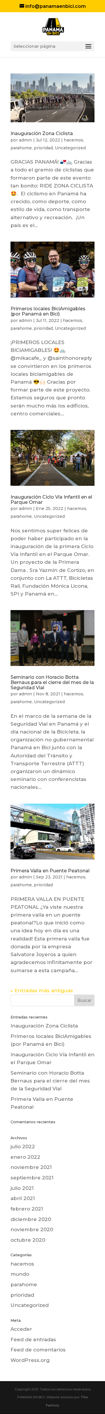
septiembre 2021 (31, 1178)
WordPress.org (30, 1360)
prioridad (43, 147)
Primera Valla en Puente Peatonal (50, 870)
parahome (21, 147)
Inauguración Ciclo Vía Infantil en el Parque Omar (51, 499)
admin (25, 140)
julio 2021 (22, 1188)
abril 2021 (22, 1198)
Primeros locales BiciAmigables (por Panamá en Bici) (47, 311)
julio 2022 (22, 1146)
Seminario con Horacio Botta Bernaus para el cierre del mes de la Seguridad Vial (52, 682)
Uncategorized (70, 147)
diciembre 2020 (30, 1219)
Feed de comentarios (38, 1350)
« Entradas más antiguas (41, 990)
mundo (19, 1274)
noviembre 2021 (31, 1167)
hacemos (73, 140)
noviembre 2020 (31, 1229)
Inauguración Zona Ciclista (41, 133)
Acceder (21, 1329)
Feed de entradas (33, 1339)
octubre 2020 (27, 1240)
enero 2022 (25, 1157)
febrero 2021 (26, 1209)
